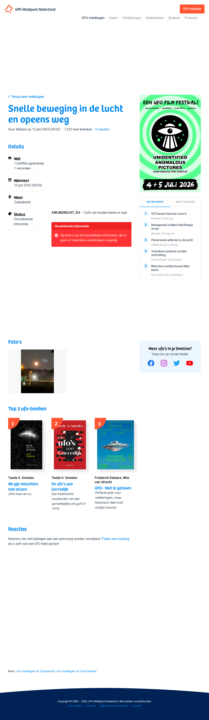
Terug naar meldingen (27, 97)
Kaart (113, 18)
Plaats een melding (115, 539)
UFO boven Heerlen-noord (168, 213)
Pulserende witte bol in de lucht (172, 239)
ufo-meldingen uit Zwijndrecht (35, 671)
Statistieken (155, 18)
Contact (137, 705)
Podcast (191, 18)
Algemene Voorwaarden (114, 705)
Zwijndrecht (22, 202)
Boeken (174, 18)
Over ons (91, 705)
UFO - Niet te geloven (113, 488)
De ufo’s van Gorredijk (62, 486)
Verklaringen (131, 18)
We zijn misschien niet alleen (23, 486)
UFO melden (74, 705)
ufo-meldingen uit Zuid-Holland (76, 671)
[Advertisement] (104, 59)
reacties (102, 129)
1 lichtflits (21, 163)
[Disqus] (69, 604)
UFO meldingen (93, 18)
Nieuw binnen (155, 201)
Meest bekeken (185, 201)
